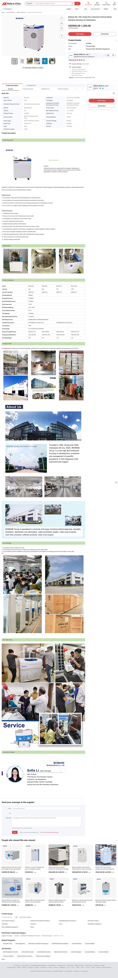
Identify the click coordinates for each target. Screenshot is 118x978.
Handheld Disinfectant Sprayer (60, 943)
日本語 (77, 967)
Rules (115, 9)
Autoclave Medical (103, 952)
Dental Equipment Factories (10, 952)
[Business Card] (114, 93)
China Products (25, 965)
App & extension (95, 9)
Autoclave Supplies (76, 952)
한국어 (73, 967)
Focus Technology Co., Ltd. (47, 971)
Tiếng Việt (98, 967)
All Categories (7, 9)
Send (14, 832)
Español (24, 967)
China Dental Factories (28, 952)
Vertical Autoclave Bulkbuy (43, 956)
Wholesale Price (61, 965)
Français (36, 967)
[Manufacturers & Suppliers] (11, 3)
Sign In (71, 77)
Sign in (114, 4)
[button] (79, 88)
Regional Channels (79, 965)
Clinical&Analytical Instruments (67, 921)
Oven (60, 924)
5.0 (95, 88)
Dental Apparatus (20, 943)
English (18, 967)
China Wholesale (52, 965)
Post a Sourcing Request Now (50, 832)
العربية (68, 967)
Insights (103, 965)
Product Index (89, 965)
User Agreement (68, 971)
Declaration (77, 971)
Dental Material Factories (44, 952)
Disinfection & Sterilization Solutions (40, 921)
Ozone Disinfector (76, 943)
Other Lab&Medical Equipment (10, 927)
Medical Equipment (21, 12)
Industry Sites (70, 965)
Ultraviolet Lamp (7, 943)
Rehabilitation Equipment (94, 924)
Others (32, 927)
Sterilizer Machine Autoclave (24, 956)
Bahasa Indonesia (107, 967)
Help (85, 9)
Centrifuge (4, 924)
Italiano (50, 967)
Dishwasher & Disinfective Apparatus (38, 943)
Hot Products (17, 965)
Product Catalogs (26, 917)
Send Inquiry (80, 34)
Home (3, 12)
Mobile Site (96, 965)
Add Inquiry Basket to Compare (34, 68)
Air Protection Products (8, 921)
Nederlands (62, 967)
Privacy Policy (84, 971)
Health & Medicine (10, 12)
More (3, 959)
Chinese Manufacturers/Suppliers (38, 965)
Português (30, 967)
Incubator (33, 924)
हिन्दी (82, 967)
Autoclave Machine (90, 952)
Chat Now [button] (106, 34)
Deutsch (56, 967)
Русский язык (43, 967)
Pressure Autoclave (8, 956)
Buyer (76, 9)
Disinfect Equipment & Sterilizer (35, 12)
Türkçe (92, 967)
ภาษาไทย (87, 967)
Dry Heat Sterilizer (90, 943)
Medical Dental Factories (60, 952)
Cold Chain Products (93, 921)
